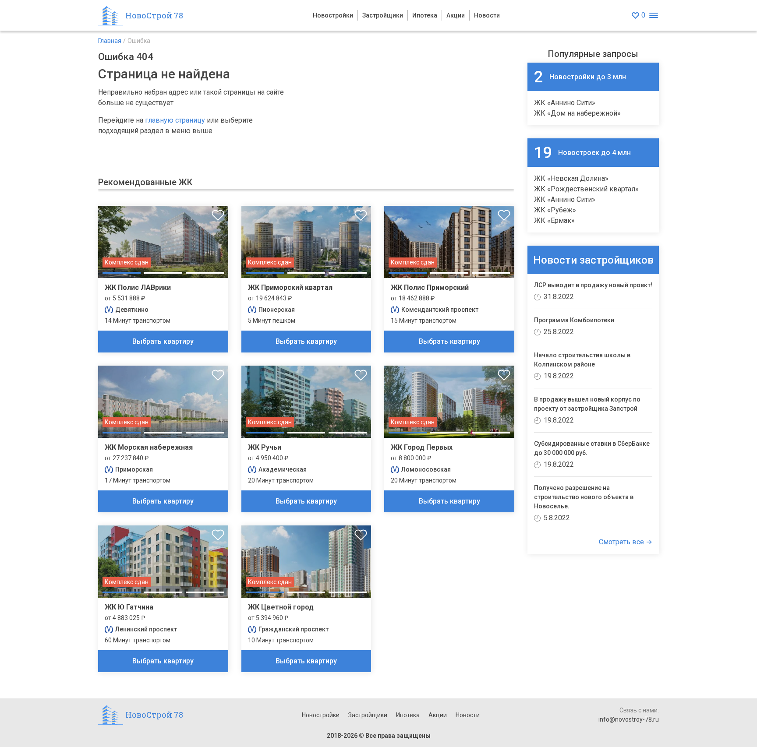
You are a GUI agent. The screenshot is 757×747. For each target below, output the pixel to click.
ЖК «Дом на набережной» (577, 113)
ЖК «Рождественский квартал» (586, 189)
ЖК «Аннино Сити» (564, 103)
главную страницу (175, 120)
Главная (109, 40)
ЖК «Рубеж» (555, 210)
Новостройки (333, 15)
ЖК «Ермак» (554, 220)
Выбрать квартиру (163, 341)
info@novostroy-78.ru (628, 719)
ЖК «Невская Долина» (571, 178)
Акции (455, 15)
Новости (487, 15)
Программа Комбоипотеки (574, 320)
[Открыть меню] (653, 15)
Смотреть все (621, 542)
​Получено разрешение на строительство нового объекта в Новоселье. (583, 497)
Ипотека (424, 15)
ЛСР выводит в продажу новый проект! (593, 285)
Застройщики (382, 15)
